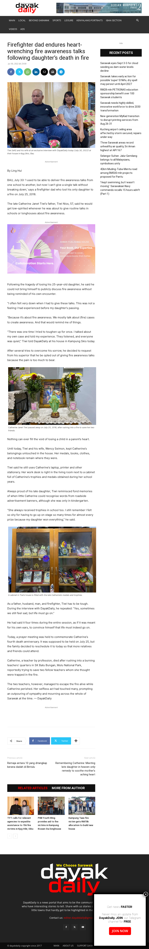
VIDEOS (13, 29)
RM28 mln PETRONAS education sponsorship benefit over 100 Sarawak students (119, 93)
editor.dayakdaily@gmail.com (82, 917)
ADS (22, 29)
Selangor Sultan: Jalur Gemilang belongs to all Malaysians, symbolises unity (118, 159)
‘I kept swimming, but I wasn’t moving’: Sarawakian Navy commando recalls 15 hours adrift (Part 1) (120, 188)
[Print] (52, 71)
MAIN (12, 20)
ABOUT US (68, 945)
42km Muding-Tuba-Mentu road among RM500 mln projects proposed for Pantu (118, 173)
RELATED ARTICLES (32, 788)
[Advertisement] (51, 714)
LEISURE (68, 20)
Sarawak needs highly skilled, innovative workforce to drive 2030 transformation (120, 106)
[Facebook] (11, 71)
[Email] (44, 71)
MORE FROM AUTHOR (68, 788)
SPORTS (57, 20)
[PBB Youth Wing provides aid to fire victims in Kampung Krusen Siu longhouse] (51, 806)
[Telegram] (61, 71)
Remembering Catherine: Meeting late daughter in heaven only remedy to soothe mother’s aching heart (75, 768)
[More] (76, 741)
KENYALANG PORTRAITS (89, 20)
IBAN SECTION (114, 20)
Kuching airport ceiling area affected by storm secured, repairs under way (120, 133)
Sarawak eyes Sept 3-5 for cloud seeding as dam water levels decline (119, 67)
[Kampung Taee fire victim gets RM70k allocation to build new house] (82, 806)
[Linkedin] (36, 71)
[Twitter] (19, 71)
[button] (137, 20)
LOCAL (22, 20)
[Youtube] (83, 927)
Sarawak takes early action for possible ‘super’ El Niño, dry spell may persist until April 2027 (118, 80)
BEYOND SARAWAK (39, 20)
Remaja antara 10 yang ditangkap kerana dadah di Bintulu (27, 764)
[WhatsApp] (27, 71)
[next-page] (15, 836)
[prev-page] (9, 836)
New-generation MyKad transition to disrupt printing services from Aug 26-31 (119, 120)
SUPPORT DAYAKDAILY (88, 945)
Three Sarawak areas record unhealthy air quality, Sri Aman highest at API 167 (117, 146)
